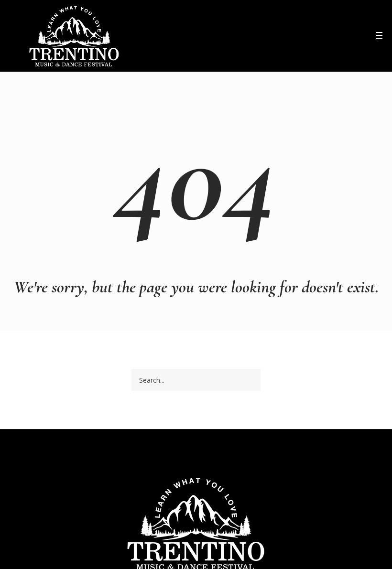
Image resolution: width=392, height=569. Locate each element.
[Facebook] (347, 37)
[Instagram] (359, 37)
